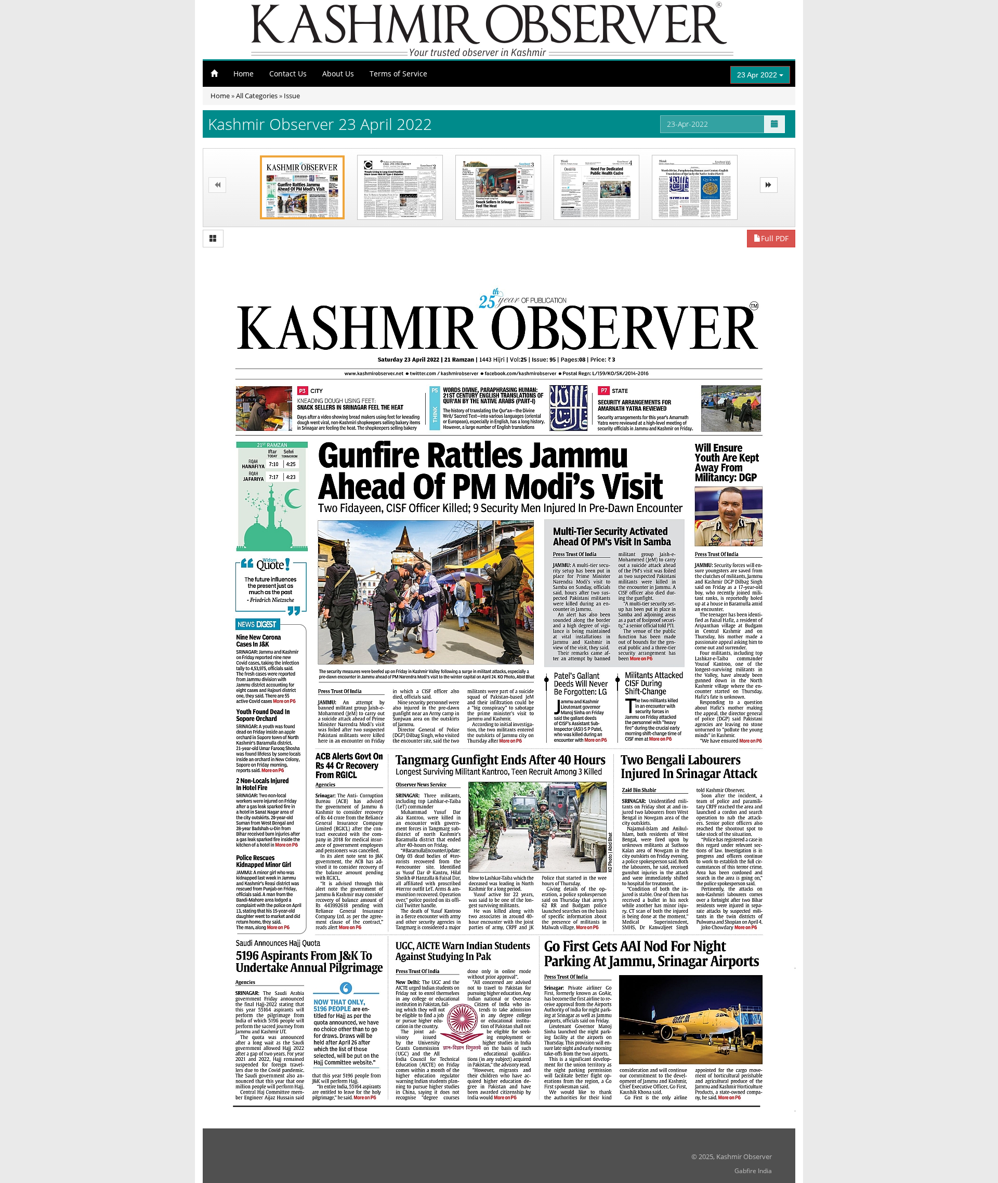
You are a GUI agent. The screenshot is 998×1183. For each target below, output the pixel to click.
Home (243, 73)
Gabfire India (753, 1170)
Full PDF (775, 238)
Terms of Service (398, 73)
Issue (292, 95)
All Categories (257, 95)
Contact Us (288, 73)
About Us (338, 73)
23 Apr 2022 (758, 75)
